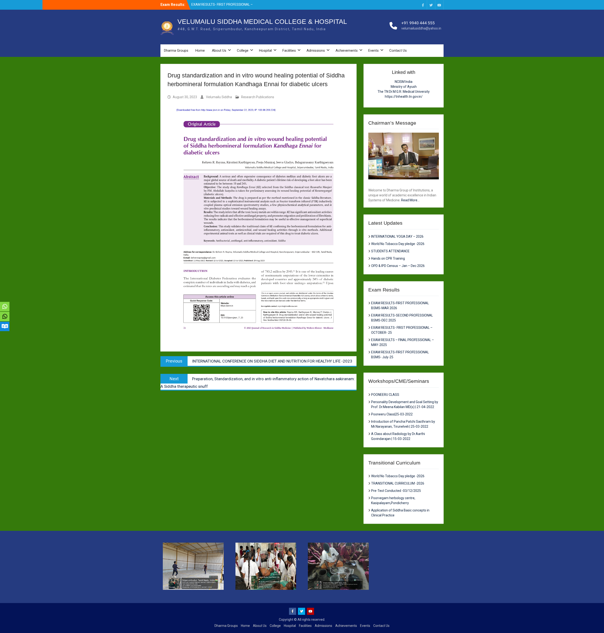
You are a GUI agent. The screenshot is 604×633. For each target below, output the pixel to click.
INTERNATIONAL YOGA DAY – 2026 (397, 236)
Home (200, 50)
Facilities (289, 50)
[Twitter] (431, 5)
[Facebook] (422, 5)
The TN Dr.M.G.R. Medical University (404, 91)
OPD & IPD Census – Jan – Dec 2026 (398, 266)
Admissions (315, 50)
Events (373, 50)
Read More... (410, 200)
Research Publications (257, 97)
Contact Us (398, 50)
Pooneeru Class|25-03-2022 (392, 414)
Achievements (347, 50)
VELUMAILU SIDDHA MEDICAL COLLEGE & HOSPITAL (262, 21)
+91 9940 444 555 (418, 23)
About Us (219, 50)
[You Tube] (439, 5)
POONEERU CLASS (385, 395)
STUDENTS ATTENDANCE (390, 251)
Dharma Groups (176, 50)
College (242, 50)
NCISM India (403, 82)
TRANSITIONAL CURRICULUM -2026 (397, 483)
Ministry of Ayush (404, 87)
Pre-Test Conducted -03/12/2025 (396, 491)
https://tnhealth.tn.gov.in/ (404, 96)
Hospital (265, 50)
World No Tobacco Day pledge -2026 (397, 244)
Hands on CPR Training (388, 258)
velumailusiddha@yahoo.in (421, 28)
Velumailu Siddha (219, 97)
